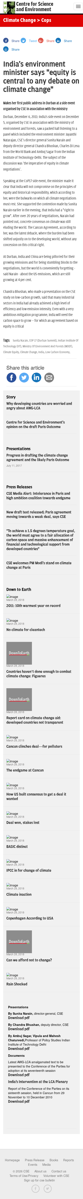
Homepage (12, 1160)
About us (40, 1171)
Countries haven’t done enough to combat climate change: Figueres (38, 674)
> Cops (44, 20)
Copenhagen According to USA (29, 918)
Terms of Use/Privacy (24, 1176)
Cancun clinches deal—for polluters (34, 746)
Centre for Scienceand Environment (34, 7)
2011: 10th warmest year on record (33, 606)
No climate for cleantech (25, 630)
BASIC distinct (17, 847)
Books (54, 1160)
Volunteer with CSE (56, 1176)
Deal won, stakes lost (22, 823)
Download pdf (19, 1018)
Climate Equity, (11, 352)
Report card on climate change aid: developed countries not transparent (34, 720)
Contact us (59, 1171)
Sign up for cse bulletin (39, 1180)
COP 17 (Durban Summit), (43, 340)
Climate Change (19, 20)
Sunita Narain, (21, 340)
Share (15, 41)
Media (46, 1164)
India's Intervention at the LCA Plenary (38, 1082)
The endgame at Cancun (25, 770)
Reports (68, 1160)
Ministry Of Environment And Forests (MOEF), (48, 346)
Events (32, 1164)
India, (41, 352)
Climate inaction (18, 894)
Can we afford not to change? (29, 960)
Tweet (32, 41)
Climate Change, (29, 352)
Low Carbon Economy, (57, 352)
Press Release (34, 1160)
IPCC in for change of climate (28, 870)
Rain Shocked (16, 984)
